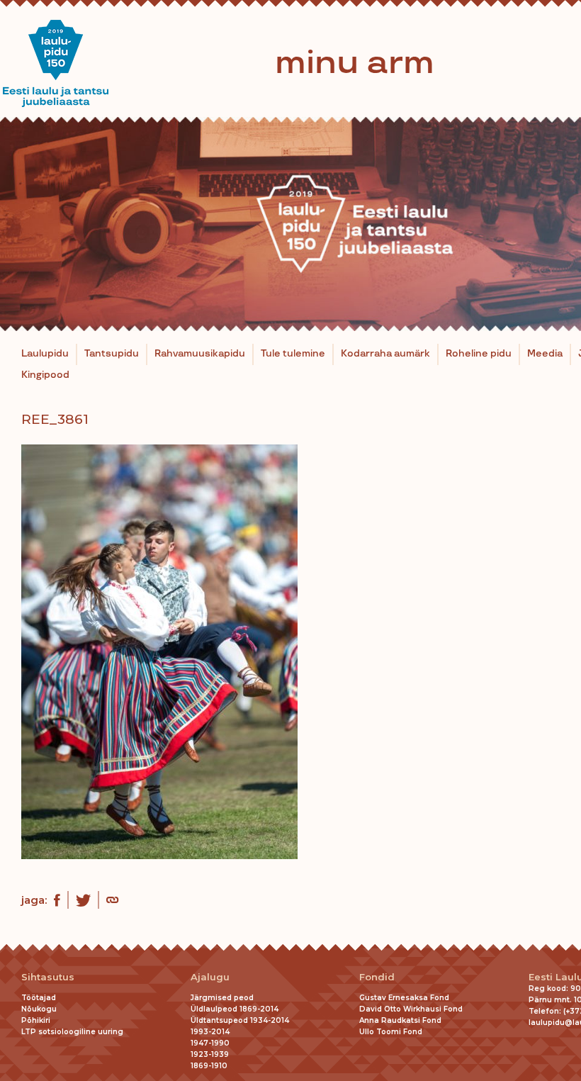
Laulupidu (45, 353)
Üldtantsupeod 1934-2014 (240, 1020)
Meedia (545, 353)
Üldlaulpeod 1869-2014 (234, 1009)
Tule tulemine (293, 353)
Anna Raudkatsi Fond (400, 1020)
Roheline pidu (479, 353)
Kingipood (45, 375)
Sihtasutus (47, 977)
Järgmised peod (222, 997)
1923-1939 (210, 1054)
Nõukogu (39, 1009)
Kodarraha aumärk (385, 353)
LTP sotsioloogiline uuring (72, 1031)
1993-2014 (210, 1031)
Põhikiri (35, 1020)
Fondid (377, 977)
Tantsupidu (111, 353)
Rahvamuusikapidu (199, 353)
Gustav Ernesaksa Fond (404, 997)
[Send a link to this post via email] (112, 901)
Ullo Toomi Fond (390, 1031)
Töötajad (38, 997)
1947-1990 (210, 1043)
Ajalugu (210, 977)
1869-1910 (209, 1065)
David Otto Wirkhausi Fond (411, 1009)
